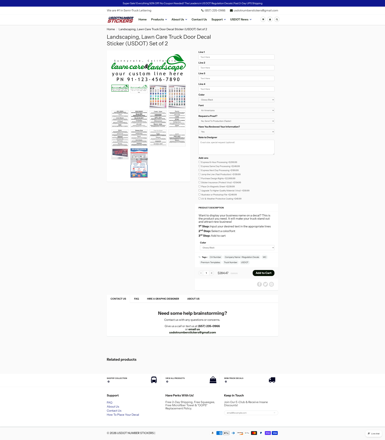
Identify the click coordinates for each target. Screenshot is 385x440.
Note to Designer (208, 137)
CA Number (215, 257)
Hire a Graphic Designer (163, 298)
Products (157, 19)
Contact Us (199, 19)
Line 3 (202, 73)
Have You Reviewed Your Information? (219, 126)
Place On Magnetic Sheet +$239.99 (218, 186)
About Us (177, 19)
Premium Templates (210, 262)
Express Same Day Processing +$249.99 (220, 166)
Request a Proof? (208, 116)
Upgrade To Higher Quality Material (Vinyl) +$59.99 (225, 190)
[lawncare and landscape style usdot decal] (148, 68)
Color (202, 94)
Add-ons (203, 157)
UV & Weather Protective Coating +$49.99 (221, 198)
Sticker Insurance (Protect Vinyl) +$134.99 (221, 182)
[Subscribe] (274, 412)
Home (143, 19)
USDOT (244, 262)
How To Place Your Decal (123, 414)
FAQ (136, 298)
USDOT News (239, 19)
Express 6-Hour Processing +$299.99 (219, 162)
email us (194, 329)
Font (201, 105)
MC (264, 257)
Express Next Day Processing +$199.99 (220, 170)
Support (217, 19)
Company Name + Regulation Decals (242, 257)
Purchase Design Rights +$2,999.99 (218, 178)
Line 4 (202, 84)
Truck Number (230, 262)
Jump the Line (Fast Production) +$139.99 (221, 174)
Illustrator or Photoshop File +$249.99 (219, 194)
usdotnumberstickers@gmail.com (256, 10)
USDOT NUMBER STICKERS (135, 433)
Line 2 (202, 62)
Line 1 (202, 52)
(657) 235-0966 (215, 10)
